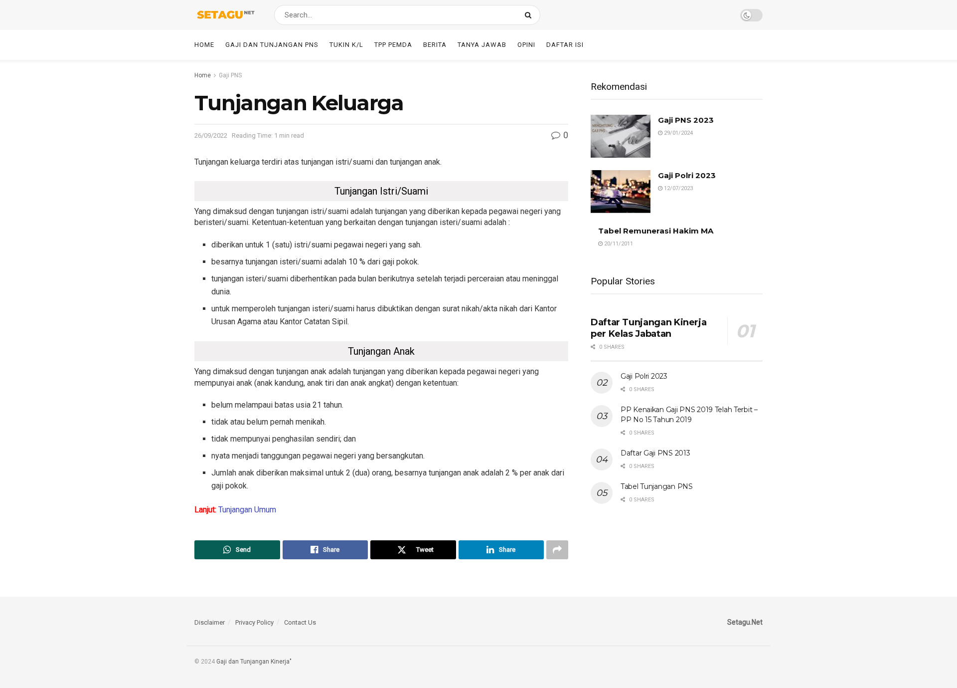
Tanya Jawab (482, 44)
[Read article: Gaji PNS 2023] (620, 136)
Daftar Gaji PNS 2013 (655, 453)
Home (204, 44)
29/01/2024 (677, 133)
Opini (526, 44)
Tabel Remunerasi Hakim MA (655, 230)
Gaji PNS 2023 (686, 120)
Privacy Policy (254, 622)
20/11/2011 (618, 243)
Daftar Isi (565, 44)
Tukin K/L (346, 44)
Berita (435, 44)
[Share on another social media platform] (557, 549)
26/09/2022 (210, 135)
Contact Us (300, 622)
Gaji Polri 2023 (687, 175)
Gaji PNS (230, 75)
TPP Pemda (393, 44)
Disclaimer (209, 622)
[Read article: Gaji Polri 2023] (620, 191)
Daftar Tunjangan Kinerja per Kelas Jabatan (648, 328)
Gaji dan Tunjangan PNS (272, 44)
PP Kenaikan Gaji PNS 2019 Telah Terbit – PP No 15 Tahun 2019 (689, 414)
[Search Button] (530, 15)
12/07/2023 (677, 188)
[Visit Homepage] (225, 14)
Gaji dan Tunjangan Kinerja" (254, 661)
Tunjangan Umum (247, 509)
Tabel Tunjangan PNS (657, 486)
